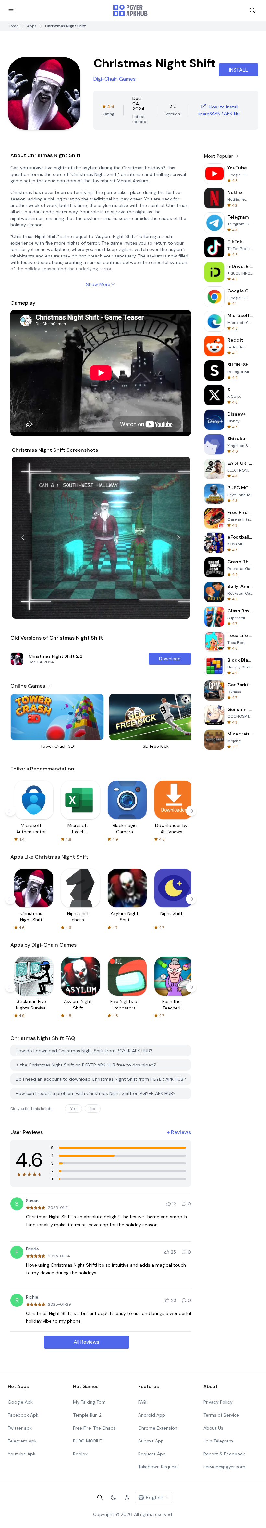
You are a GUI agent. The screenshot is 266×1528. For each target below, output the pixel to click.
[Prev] (23, 537)
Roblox (80, 1454)
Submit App (151, 1441)
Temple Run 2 (87, 1415)
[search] (252, 10)
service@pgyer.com (224, 1467)
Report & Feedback (224, 1454)
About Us (213, 1428)
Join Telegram (218, 1441)
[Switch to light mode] (113, 1497)
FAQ (142, 1402)
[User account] (127, 1497)
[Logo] (130, 10)
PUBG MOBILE (87, 1441)
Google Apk (20, 1402)
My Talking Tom (89, 1402)
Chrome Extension (157, 1428)
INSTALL (238, 69)
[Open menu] (11, 9)
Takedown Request (158, 1467)
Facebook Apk (23, 1415)
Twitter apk (20, 1428)
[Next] (179, 537)
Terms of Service (221, 1415)
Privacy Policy (218, 1402)
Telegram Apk (22, 1441)
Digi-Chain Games (114, 78)
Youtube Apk (21, 1454)
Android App (151, 1415)
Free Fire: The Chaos (94, 1428)
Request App (152, 1454)
